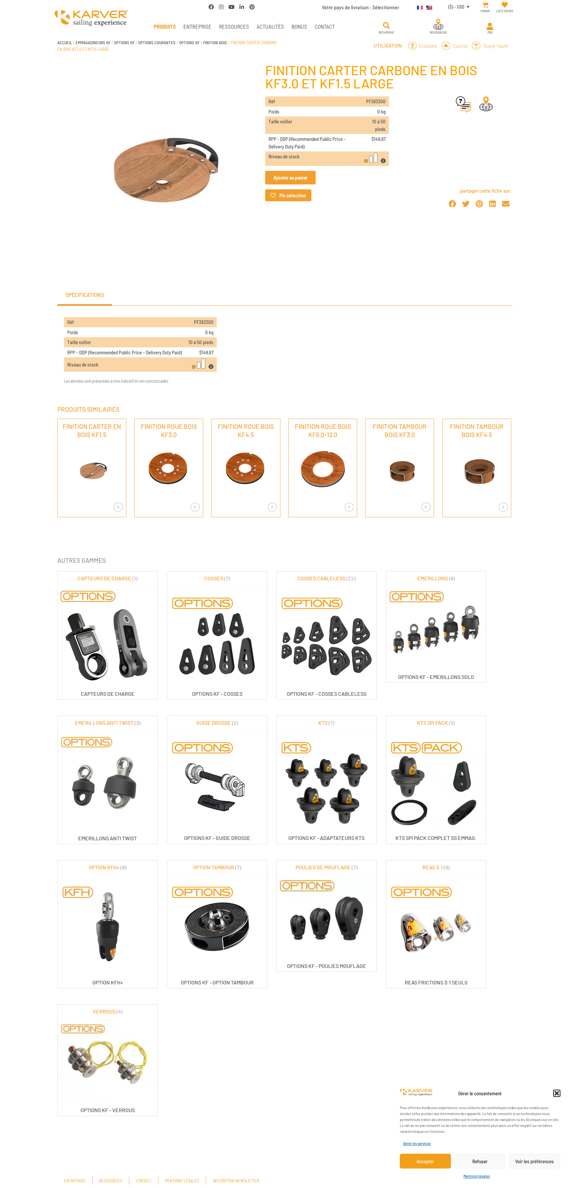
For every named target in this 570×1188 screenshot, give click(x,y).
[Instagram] (221, 7)
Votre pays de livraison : (360, 7)
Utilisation (388, 45)
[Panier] (485, 5)
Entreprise (197, 26)
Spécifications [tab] (85, 294)
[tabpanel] (285, 351)
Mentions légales (476, 1176)
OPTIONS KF (124, 42)
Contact (325, 26)
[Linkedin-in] (241, 7)
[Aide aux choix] (463, 111)
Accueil (64, 42)
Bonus (299, 26)
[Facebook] (211, 7)
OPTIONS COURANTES (156, 42)
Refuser (480, 1161)
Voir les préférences (534, 1161)
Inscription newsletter (236, 1180)
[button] (557, 1093)
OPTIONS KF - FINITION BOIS (203, 42)
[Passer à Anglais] (427, 7)
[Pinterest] (252, 7)
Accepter (425, 1161)
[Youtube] (231, 7)
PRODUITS (165, 26)
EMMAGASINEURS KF (93, 42)
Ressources (234, 26)
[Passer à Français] (418, 7)
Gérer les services (417, 1143)
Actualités (270, 26)
